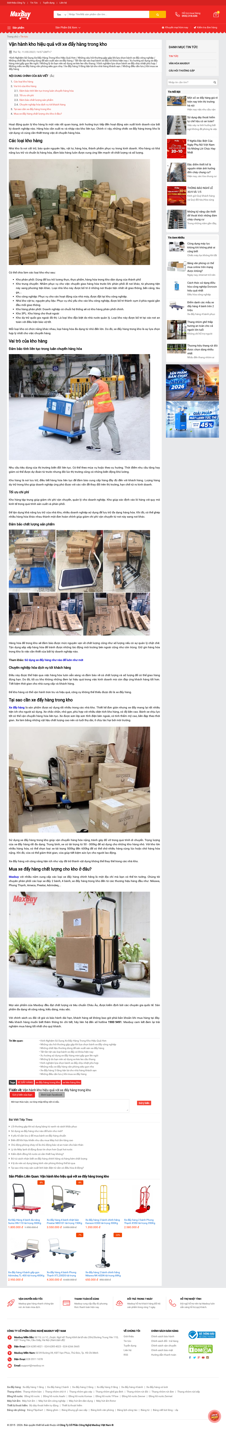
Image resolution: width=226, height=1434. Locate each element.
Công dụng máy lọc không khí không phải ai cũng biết (201, 247)
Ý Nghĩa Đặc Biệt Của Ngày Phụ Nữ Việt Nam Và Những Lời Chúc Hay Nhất (201, 146)
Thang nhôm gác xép (80, 1391)
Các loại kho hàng (23, 81)
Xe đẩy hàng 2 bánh (58, 1387)
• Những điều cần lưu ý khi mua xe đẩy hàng (63, 1074)
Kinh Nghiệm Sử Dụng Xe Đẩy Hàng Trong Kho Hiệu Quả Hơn (43, 57)
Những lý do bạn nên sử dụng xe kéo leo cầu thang (67, 63)
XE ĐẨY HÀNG (25, 1082)
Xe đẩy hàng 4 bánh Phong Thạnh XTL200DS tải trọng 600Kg (61, 1274)
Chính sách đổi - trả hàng (164, 1341)
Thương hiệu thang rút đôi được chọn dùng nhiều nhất (202, 349)
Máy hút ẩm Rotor (106, 1400)
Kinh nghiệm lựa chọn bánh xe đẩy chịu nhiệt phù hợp (126, 63)
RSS (126, 1354)
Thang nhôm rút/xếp (188, 1391)
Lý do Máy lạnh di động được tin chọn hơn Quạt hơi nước (41, 1149)
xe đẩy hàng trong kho (48, 1082)
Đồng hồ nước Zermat (161, 1396)
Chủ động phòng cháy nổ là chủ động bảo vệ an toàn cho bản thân (47, 1144)
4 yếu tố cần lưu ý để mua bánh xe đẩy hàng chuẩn (38, 1135)
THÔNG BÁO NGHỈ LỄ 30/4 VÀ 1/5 (200, 189)
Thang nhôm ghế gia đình (109, 1391)
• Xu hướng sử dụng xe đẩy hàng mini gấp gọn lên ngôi (68, 1055)
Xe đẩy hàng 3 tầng (107, 1387)
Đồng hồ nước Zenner (133, 1396)
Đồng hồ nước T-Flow (107, 1396)
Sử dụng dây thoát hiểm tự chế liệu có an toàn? (201, 119)
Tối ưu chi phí (26, 95)
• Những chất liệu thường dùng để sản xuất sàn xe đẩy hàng (71, 1048)
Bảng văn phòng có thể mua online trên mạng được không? (200, 267)
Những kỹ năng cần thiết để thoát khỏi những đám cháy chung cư (202, 215)
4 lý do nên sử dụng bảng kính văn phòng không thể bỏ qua (43, 1163)
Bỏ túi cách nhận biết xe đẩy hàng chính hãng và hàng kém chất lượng (49, 1158)
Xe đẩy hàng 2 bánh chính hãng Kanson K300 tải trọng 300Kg (102, 1221)
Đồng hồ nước (32, 1396)
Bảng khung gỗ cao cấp (74, 1410)
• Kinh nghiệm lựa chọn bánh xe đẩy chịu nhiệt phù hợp (69, 1063)
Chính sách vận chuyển (163, 1345)
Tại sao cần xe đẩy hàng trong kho (32, 109)
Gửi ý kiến (144, 1103)
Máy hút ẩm (28, 1400)
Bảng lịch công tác (127, 1410)
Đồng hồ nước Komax (80, 1396)
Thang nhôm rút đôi (137, 1391)
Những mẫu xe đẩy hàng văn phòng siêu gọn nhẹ (35, 66)
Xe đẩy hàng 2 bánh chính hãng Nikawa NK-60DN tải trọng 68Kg (103, 1274)
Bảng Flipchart (35, 1410)
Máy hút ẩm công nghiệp (52, 1400)
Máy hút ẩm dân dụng (81, 1400)
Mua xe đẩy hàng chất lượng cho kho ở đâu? (38, 113)
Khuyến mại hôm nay (176, 27)
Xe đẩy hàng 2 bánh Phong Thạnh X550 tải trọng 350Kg (139, 1221)
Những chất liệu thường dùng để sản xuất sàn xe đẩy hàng (41, 60)
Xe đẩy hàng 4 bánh (132, 1387)
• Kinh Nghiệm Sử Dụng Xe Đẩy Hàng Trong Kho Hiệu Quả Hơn (72, 1040)
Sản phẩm (18, 27)
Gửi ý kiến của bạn (22, 1094)
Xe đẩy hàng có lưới (157, 1387)
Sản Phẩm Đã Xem (66, 27)
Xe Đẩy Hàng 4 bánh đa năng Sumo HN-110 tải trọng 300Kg (24, 1221)
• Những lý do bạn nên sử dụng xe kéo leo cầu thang (67, 1059)
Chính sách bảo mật (162, 1350)
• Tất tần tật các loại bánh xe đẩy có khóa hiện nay (66, 1051)
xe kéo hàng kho (71, 1082)
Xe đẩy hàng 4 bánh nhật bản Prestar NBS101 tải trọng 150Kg (64, 1221)
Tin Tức (34, 2)
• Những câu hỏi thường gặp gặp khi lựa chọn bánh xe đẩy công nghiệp (77, 1044)
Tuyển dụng (48, 2)
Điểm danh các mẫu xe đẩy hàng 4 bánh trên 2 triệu (200, 306)
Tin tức (24, 36)
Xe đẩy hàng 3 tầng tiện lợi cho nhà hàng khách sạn (92, 66)
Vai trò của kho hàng (25, 86)
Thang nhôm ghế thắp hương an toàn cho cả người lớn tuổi (200, 325)
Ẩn (51, 75)
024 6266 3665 (71, 1346)
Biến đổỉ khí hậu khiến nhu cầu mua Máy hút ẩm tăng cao (42, 1140)
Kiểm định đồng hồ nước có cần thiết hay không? (37, 1154)
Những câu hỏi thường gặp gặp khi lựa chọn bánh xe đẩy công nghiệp (116, 57)
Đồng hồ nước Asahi (54, 1396)
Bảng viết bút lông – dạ (165, 1410)
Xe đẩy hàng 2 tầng (82, 1387)
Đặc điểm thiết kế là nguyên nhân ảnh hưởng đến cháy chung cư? (201, 168)
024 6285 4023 (52, 1346)
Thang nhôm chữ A (55, 1391)
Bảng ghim (52, 1410)
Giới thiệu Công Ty (16, 2)
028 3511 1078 (34, 1359)
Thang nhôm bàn (32, 1391)
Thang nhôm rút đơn (162, 1391)
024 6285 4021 (34, 1346)
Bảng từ (145, 1410)
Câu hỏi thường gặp (182, 70)
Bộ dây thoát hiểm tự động (43, 1405)
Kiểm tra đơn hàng (207, 27)
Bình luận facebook (51, 1094)
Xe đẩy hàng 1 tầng (33, 1387)
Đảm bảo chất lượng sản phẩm (36, 100)
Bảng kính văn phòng (102, 1410)
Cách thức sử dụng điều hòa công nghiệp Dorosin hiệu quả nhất (202, 286)
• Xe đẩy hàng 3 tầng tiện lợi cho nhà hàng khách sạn (68, 1070)
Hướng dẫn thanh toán (163, 1354)
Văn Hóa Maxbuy (179, 63)
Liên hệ (63, 2)
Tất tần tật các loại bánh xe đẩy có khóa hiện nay (101, 60)
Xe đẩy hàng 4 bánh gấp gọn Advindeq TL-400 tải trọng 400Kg (26, 1274)
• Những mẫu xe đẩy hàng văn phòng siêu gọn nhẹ (66, 1066)
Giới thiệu (129, 1336)
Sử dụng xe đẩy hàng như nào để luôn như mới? (37, 1131)
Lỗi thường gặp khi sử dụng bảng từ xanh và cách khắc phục (44, 1126)
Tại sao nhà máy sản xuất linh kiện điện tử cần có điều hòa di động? (47, 1167)
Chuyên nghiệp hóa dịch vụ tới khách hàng (42, 104)
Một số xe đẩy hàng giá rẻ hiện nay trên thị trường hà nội (202, 101)
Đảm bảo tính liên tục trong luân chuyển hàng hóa (46, 90)
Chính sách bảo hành (162, 1336)
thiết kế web (42, 1425)
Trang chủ (12, 36)
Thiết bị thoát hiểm (72, 1405)
